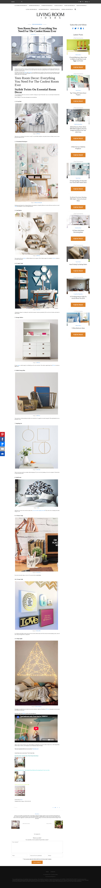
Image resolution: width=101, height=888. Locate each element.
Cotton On (38, 572)
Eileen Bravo (33, 34)
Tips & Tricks (78, 90)
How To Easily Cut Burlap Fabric (78, 264)
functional (29, 72)
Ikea (38, 507)
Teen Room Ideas (37, 24)
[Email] (2, 448)
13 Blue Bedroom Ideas (78, 328)
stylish (26, 72)
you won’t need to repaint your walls (39, 510)
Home (47, 871)
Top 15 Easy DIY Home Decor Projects (78, 94)
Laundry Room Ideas (20, 5)
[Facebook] (2, 439)
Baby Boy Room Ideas (78, 124)
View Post (78, 67)
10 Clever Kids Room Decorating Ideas (78, 231)
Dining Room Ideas (67, 9)
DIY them (47, 709)
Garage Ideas (58, 5)
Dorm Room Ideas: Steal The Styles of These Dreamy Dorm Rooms (26, 755)
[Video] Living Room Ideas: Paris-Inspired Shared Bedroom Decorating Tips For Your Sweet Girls (32, 770)
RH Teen (38, 255)
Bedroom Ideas (55, 9)
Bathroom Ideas (44, 9)
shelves (24, 258)
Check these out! (35, 748)
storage (18, 365)
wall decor (54, 258)
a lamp (16, 206)
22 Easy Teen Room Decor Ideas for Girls (22, 784)
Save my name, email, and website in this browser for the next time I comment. (37, 859)
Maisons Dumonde (38, 202)
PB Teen (38, 133)
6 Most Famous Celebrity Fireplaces (78, 147)
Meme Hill (38, 630)
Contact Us (53, 871)
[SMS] (2, 444)
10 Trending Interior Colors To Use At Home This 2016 (78, 297)
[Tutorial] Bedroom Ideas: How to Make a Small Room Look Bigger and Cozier (78, 59)
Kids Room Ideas (81, 5)
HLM (24, 713)
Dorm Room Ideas (34, 5)
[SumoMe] (2, 453)
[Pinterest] (2, 434)
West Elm (38, 309)
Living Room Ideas (31, 9)
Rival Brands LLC (53, 876)
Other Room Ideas (46, 5)
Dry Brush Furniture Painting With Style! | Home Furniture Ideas (78, 199)
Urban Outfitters (38, 706)
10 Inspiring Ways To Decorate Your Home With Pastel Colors (78, 181)
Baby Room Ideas (69, 5)
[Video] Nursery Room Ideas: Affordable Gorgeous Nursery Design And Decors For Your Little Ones (78, 129)
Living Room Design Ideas (78, 294)
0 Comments (15, 807)
